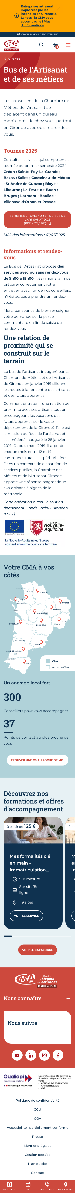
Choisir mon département (39, 34)
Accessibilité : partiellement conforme (37, 1128)
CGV (37, 1118)
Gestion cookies (37, 1155)
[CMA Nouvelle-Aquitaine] (12, 44)
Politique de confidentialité (38, 1100)
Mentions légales (37, 1146)
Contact (37, 1173)
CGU (37, 1109)
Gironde (14, 58)
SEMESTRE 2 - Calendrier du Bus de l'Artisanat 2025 (37, 219)
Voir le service (28, 916)
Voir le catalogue (37, 950)
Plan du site (37, 1164)
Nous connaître (23, 998)
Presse (37, 1137)
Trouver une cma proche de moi (37, 760)
